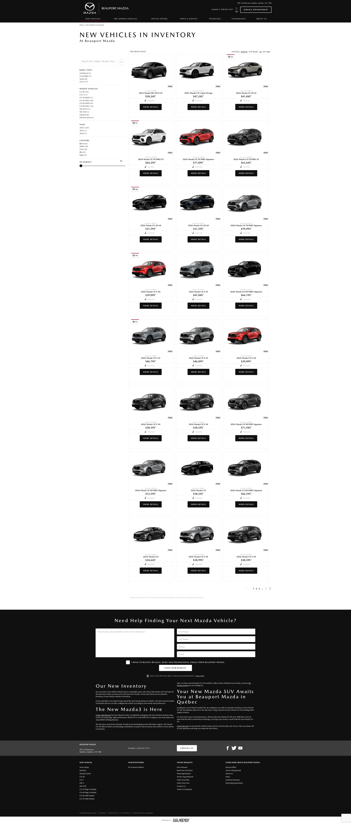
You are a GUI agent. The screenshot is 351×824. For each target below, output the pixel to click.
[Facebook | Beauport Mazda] (228, 748)
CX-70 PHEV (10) (86, 100)
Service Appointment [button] (256, 10)
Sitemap (103, 813)
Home (82, 25)
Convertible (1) (85, 76)
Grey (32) (83, 149)
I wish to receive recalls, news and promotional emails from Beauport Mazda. (178, 662)
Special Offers (159, 19)
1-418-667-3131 (226, 9)
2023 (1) (83, 133)
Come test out (182, 726)
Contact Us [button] (186, 748)
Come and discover (103, 715)
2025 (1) (83, 131)
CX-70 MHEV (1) (86, 98)
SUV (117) (84, 82)
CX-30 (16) (84, 92)
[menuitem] (93, 19)
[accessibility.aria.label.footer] (181, 820)
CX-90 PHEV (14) (86, 106)
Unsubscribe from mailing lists (143, 813)
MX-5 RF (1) (84, 112)
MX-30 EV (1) (85, 109)
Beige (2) (83, 155)
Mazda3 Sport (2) (87, 117)
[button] (244, 52)
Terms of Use (113, 813)
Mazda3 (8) (84, 115)
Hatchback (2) (85, 73)
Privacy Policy (199, 676)
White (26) (84, 146)
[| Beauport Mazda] (240, 748)
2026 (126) (84, 128)
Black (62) (83, 144)
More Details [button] (150, 107)
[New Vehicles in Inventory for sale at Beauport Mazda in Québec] (266, 588)
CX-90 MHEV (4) (86, 103)
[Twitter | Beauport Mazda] (234, 748)
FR (236, 8)
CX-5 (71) (83, 95)
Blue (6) (83, 152)
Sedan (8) (83, 79)
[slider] (81, 165)
